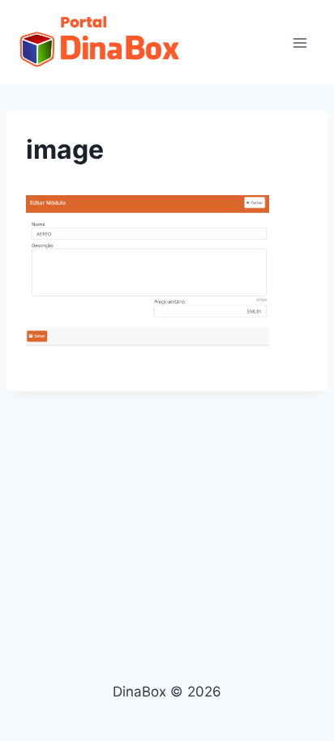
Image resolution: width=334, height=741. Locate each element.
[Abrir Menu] (300, 42)
